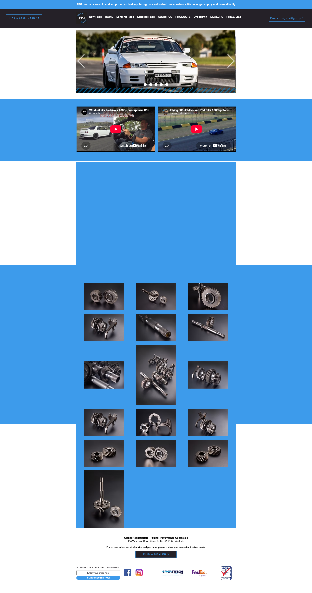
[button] (183, 17)
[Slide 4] (161, 84)
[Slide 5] (166, 84)
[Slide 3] (156, 84)
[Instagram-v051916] (139, 572)
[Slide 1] (145, 84)
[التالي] (231, 61)
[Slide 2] (150, 84)
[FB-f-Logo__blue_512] (127, 572)
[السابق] (80, 61)
